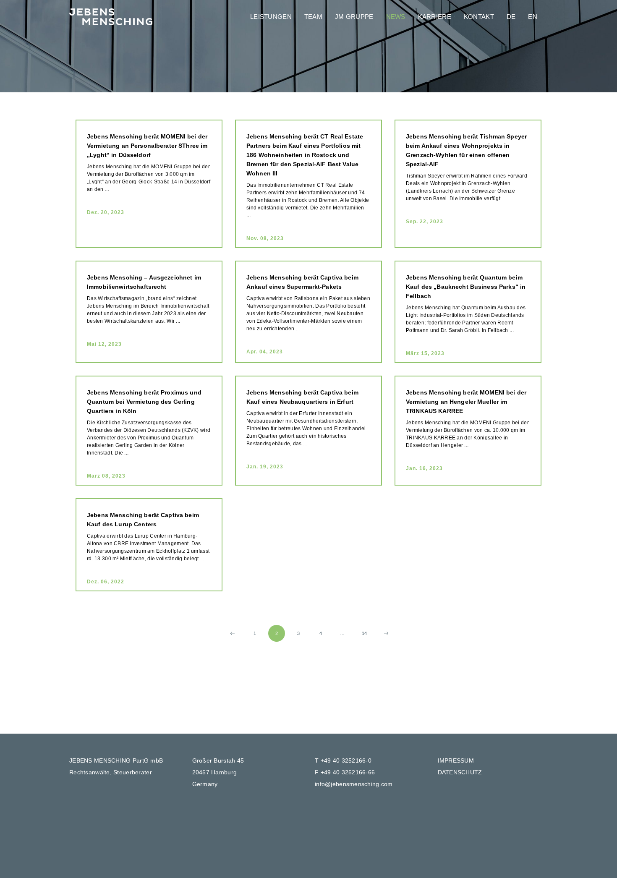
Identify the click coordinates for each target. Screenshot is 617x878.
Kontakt (479, 16)
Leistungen (271, 16)
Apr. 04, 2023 (264, 352)
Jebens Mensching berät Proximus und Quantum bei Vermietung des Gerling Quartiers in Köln (144, 401)
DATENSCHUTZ (460, 772)
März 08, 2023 (106, 476)
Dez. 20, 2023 (105, 212)
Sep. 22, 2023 (424, 222)
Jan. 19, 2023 (264, 467)
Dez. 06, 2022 (105, 582)
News (395, 16)
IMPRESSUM (456, 760)
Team (313, 16)
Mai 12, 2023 (104, 344)
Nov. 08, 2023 (265, 238)
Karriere (434, 16)
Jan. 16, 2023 (424, 468)
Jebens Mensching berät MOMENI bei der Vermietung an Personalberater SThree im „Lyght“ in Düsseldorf (147, 145)
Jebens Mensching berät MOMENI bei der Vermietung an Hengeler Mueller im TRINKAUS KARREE (466, 401)
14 (364, 633)
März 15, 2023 (425, 353)
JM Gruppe (354, 16)
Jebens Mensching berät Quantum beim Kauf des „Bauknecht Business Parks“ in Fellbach (465, 286)
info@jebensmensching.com (354, 784)
